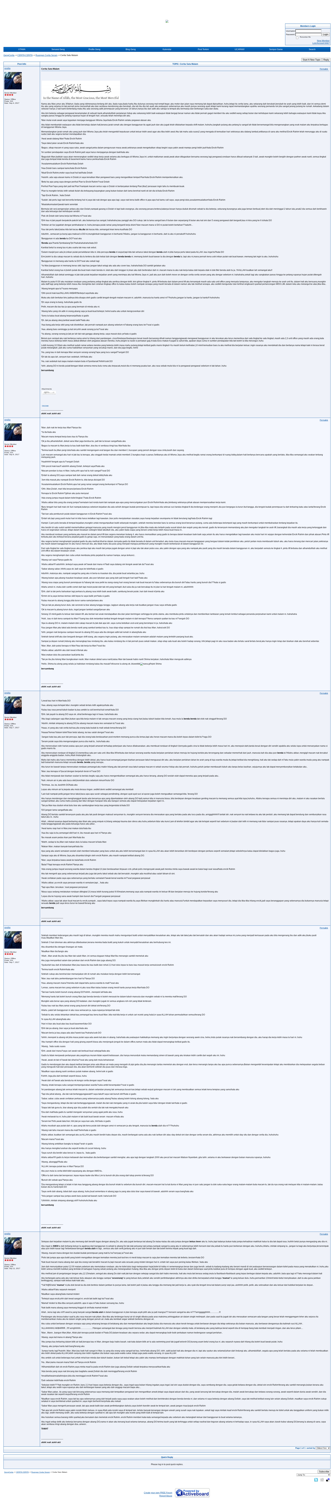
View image (45, 405)
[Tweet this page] (316, 1479)
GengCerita (8, 55)
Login (325, 34)
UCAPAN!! (239, 49)
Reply (326, 59)
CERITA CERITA (25, 55)
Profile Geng (94, 49)
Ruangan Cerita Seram (46, 55)
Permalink (324, 69)
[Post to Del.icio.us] (328, 1479)
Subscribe (324, 1471)
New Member (323, 40)
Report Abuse (165, 1496)
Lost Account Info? (321, 43)
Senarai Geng (58, 49)
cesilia (7, 68)
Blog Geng (131, 49)
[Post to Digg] (322, 1479)
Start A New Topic (312, 59)
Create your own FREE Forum (158, 1493)
